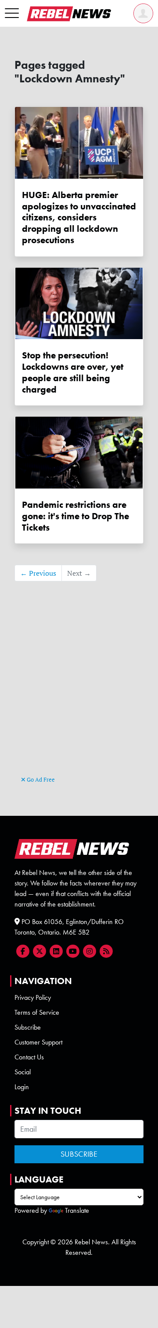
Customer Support (38, 1042)
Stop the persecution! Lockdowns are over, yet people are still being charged (72, 372)
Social (22, 1072)
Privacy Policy (32, 997)
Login (21, 1086)
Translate (77, 1210)
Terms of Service (36, 1012)
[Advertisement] (79, 691)
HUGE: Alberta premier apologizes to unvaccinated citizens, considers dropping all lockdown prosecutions (79, 217)
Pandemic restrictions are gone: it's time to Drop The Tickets (75, 516)
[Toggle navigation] (12, 13)
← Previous (38, 573)
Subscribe (27, 1027)
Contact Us (29, 1057)
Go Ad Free (40, 779)
